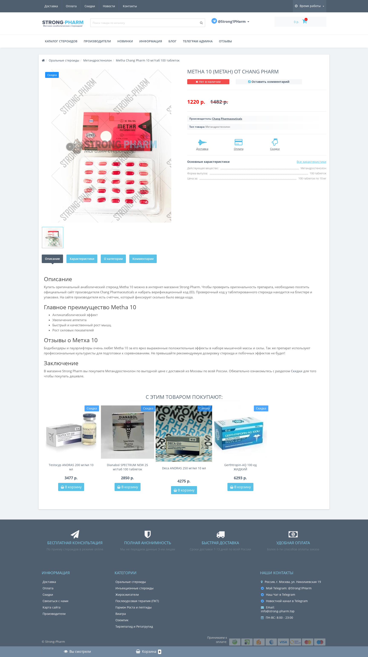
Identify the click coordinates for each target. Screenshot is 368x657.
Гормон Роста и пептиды (133, 607)
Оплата (71, 6)
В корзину (73, 487)
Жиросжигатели (127, 595)
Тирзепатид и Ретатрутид (134, 626)
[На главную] (43, 60)
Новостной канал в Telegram (287, 601)
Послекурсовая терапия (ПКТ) (137, 601)
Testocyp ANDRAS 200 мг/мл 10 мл (71, 467)
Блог (172, 41)
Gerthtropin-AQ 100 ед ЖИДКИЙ (240, 467)
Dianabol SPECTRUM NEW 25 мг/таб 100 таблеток (127, 467)
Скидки (90, 6)
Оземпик (121, 620)
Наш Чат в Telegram (280, 595)
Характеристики (82, 259)
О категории (113, 259)
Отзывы (225, 41)
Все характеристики (311, 162)
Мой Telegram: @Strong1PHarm (289, 588)
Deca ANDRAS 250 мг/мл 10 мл (184, 468)
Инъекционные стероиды (134, 588)
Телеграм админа (198, 41)
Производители (97, 41)
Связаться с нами (55, 601)
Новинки (125, 41)
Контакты (130, 6)
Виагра (120, 614)
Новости (109, 6)
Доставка (51, 6)
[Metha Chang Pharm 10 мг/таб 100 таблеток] (111, 146)
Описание (52, 259)
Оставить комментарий (270, 82)
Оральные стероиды (130, 582)
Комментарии (143, 259)
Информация (150, 41)
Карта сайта (51, 607)
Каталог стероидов (61, 41)
